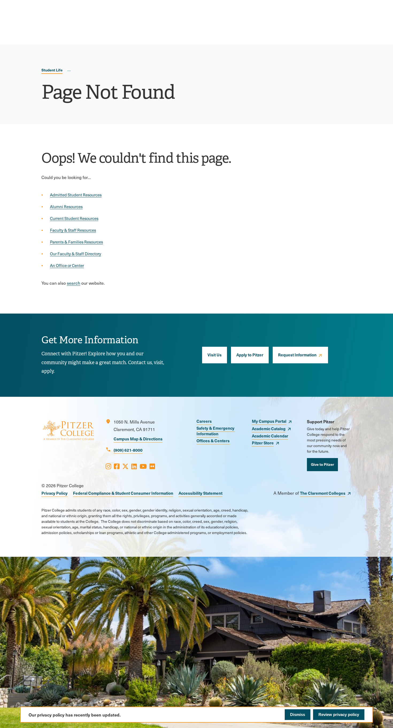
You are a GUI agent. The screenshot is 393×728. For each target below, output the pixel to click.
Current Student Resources (74, 218)
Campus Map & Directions (138, 438)
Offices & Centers (213, 440)
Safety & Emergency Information (215, 430)
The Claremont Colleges (322, 493)
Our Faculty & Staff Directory (75, 253)
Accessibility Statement (200, 493)
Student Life (52, 70)
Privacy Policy (54, 493)
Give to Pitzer (322, 464)
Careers (204, 421)
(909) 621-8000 (128, 450)
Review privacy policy (338, 714)
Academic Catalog (269, 428)
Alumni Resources (66, 206)
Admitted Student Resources (76, 194)
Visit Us (214, 354)
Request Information (297, 354)
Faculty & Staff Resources (73, 230)
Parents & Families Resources (76, 242)
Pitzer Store (263, 442)
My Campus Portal (269, 421)
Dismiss (297, 714)
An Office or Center (67, 265)
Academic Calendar (270, 436)
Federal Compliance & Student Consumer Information (123, 493)
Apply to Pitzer (249, 354)
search (73, 283)
